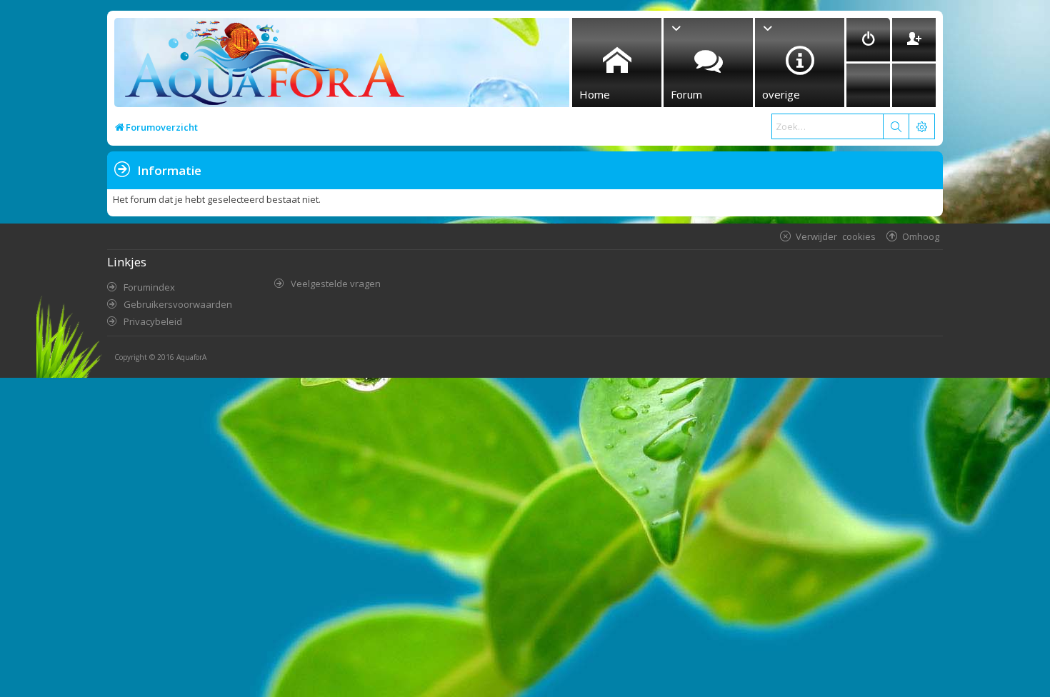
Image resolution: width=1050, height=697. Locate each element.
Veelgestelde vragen (336, 283)
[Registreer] (914, 39)
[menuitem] (868, 39)
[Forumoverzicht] (261, 67)
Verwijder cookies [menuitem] (836, 236)
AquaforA (191, 357)
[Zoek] (896, 126)
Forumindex (149, 287)
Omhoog (920, 236)
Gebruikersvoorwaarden (178, 304)
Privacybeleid (153, 321)
